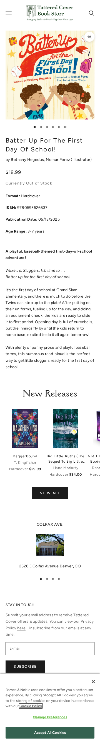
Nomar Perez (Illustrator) (69, 159)
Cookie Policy (30, 706)
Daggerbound (25, 456)
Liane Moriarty (66, 468)
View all (50, 493)
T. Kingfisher (25, 462)
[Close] (93, 681)
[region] (50, 545)
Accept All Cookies (50, 732)
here (21, 628)
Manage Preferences (50, 717)
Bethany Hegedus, (28, 159)
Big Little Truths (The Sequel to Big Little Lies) (65, 459)
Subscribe (25, 666)
